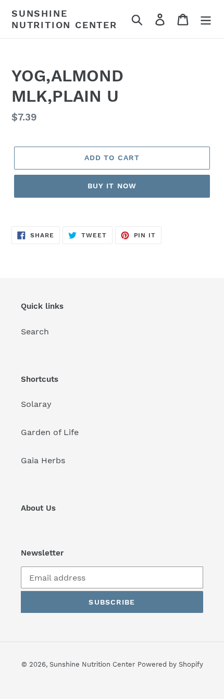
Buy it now (112, 186)
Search (35, 331)
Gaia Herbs (43, 460)
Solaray (36, 404)
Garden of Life (50, 432)
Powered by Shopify (170, 664)
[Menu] (205, 19)
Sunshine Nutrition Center (64, 19)
